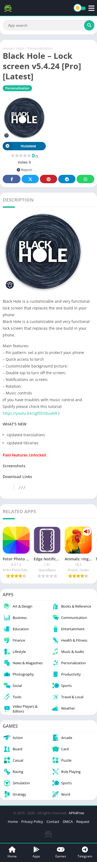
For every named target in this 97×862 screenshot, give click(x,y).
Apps (20, 48)
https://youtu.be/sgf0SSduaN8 (30, 413)
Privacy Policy (32, 821)
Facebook (11, 179)
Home (8, 48)
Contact (53, 821)
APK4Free (76, 812)
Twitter (30, 179)
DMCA (68, 821)
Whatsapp (85, 179)
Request (82, 821)
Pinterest (48, 179)
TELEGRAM (28, 146)
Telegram (66, 179)
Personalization (40, 48)
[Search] (89, 25)
